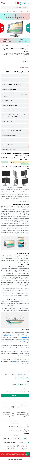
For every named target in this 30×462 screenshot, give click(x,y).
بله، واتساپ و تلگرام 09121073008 (14, 435)
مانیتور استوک (12, 11)
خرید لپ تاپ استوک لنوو (22, 446)
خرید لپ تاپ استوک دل (22, 448)
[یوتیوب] (8, 438)
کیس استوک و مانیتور (21, 11)
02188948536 (26, 435)
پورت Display (11, 374)
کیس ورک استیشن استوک (9, 450)
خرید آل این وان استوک (10, 448)
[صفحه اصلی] (27, 11)
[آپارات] (4, 438)
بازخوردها (22, 67)
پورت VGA (17, 374)
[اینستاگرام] (18, 438)
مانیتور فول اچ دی (24, 374)
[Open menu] (28, 3)
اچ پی (27, 45)
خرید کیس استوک (11, 445)
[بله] (25, 438)
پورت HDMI (4, 374)
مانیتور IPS (26, 377)
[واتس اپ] (11, 438)
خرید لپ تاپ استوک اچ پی (22, 445)
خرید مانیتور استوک (11, 446)
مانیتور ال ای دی (19, 377)
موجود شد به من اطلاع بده (15, 459)
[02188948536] (27, 454)
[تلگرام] (21, 438)
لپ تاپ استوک (22, 442)
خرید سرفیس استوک (23, 450)
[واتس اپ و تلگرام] (15, 438)
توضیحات (27, 67)
